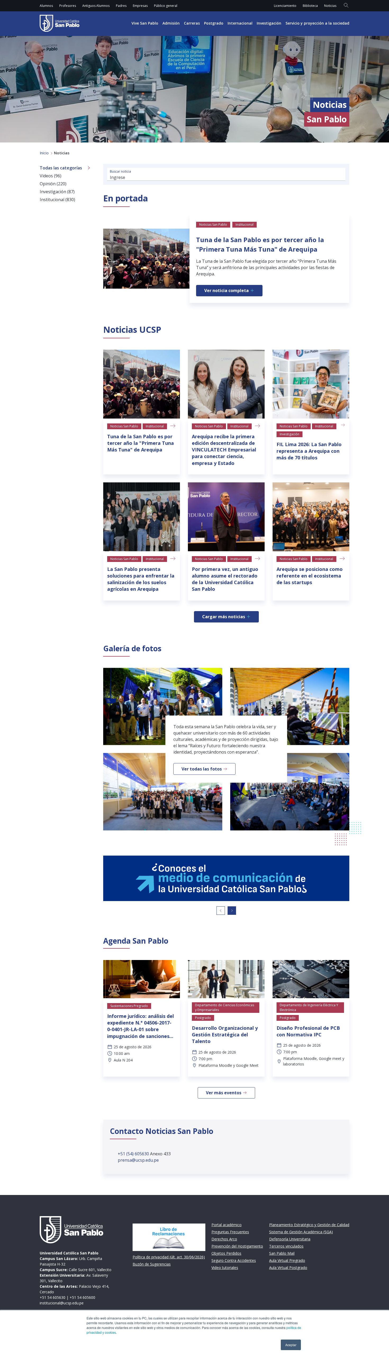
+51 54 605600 (82, 1297)
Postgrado (213, 23)
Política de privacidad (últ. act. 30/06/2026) (169, 1256)
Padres (121, 5)
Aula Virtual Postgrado (288, 1267)
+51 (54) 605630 (134, 1154)
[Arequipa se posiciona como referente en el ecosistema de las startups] (311, 516)
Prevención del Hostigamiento (237, 1246)
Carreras (192, 23)
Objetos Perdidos (226, 1253)
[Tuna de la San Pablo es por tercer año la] (141, 384)
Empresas (140, 5)
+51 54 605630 (52, 1297)
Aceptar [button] (290, 1344)
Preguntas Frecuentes (230, 1231)
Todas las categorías (61, 168)
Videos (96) (50, 176)
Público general (165, 5)
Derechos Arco (224, 1238)
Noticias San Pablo (124, 426)
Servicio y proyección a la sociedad (317, 23)
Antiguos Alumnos (96, 5)
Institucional (155, 426)
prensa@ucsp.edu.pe (138, 1160)
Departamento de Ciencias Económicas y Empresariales (224, 1007)
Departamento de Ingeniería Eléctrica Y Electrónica (309, 1007)
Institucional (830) (57, 199)
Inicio (44, 152)
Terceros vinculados (286, 1246)
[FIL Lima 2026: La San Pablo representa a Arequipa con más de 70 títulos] (311, 384)
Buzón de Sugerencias (152, 1264)
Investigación (269, 23)
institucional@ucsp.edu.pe (62, 1302)
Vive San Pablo (145, 23)
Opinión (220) (53, 184)
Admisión (171, 23)
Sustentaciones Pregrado (129, 1006)
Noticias (330, 5)
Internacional (240, 23)
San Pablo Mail (282, 1253)
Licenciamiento (285, 5)
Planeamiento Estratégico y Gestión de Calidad (309, 1224)
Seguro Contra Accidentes (233, 1260)
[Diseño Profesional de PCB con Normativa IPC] (311, 979)
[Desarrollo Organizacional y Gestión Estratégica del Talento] (226, 979)
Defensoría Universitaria (289, 1238)
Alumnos (46, 5)
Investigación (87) (57, 192)
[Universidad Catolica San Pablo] (59, 23)
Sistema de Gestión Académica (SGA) (301, 1231)
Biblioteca (310, 5)
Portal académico (226, 1224)
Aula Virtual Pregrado (287, 1260)
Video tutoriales (224, 1267)
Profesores (67, 5)
